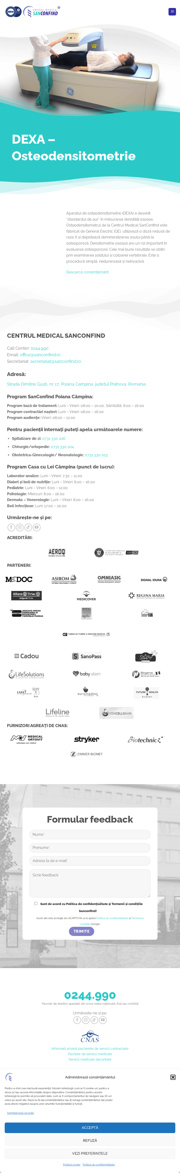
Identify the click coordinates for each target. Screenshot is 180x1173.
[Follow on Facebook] (11, 527)
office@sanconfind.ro (40, 354)
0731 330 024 (62, 447)
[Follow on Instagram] (20, 527)
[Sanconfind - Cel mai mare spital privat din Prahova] (33, 11)
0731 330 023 (96, 455)
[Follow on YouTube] (37, 527)
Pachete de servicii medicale (90, 1054)
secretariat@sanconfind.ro (55, 361)
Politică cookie (71, 1164)
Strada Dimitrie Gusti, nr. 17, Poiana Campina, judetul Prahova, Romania (76, 384)
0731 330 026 (53, 438)
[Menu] (172, 12)
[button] (173, 1077)
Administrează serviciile (20, 1113)
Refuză (90, 1140)
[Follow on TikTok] (28, 527)
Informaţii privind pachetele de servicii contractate (90, 1048)
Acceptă (90, 1128)
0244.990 (40, 348)
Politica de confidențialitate (99, 1164)
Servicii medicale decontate (90, 1059)
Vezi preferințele (90, 1153)
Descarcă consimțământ (87, 272)
